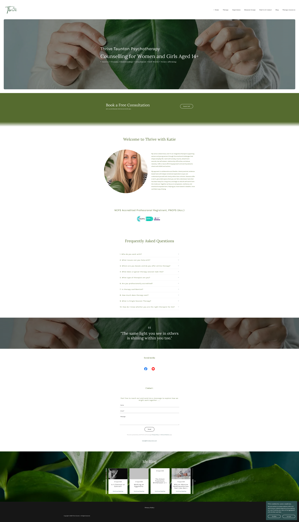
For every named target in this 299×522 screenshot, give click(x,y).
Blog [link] (277, 10)
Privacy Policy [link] (155, 434)
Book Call (186, 106)
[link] (11, 9)
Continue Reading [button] (118, 491)
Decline (274, 516)
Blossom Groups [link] (249, 10)
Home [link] (217, 10)
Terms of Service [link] (165, 434)
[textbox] (149, 405)
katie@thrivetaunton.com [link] (149, 441)
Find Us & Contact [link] (265, 10)
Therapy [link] (225, 10)
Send (149, 429)
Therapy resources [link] (288, 10)
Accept (289, 516)
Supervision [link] (236, 10)
